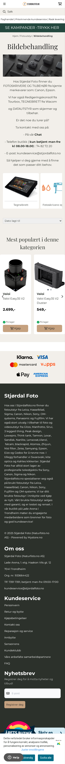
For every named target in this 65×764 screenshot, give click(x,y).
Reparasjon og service (18, 631)
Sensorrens (11, 644)
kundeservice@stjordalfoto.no (24, 588)
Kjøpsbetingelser (15, 618)
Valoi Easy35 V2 (14, 298)
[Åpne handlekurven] (60, 4)
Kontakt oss (12, 624)
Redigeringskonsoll (39, 97)
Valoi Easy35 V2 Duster (47, 301)
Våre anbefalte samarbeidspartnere (27, 657)
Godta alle (45, 757)
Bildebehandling (43, 36)
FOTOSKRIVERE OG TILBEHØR (25, 86)
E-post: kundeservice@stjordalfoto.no (33, 153)
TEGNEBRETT (30, 101)
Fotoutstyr (26, 36)
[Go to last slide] (3, 296)
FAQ (7, 663)
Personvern (12, 605)
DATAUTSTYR (22, 109)
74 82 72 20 (44, 146)
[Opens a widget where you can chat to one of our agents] (13, 757)
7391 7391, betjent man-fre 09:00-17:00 (33, 582)
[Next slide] (62, 296)
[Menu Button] (4, 4)
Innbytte (10, 637)
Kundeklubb (12, 650)
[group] (15, 296)
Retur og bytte (14, 611)
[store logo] (32, 4)
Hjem (15, 36)
